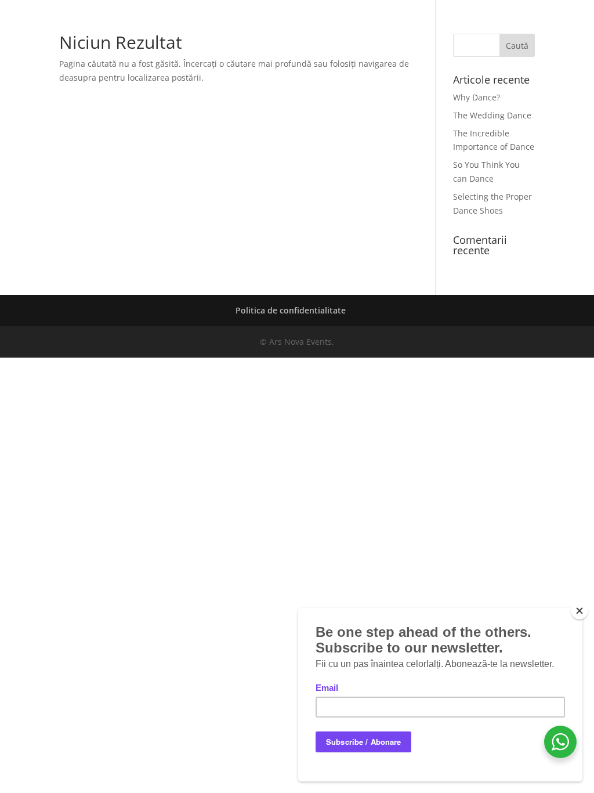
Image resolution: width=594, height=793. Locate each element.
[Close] (579, 610)
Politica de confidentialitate (291, 310)
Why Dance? (476, 97)
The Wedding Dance (492, 115)
